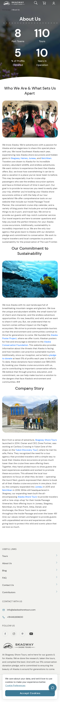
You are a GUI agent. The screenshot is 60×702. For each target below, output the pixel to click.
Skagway (15, 158)
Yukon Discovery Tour (26, 449)
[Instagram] (14, 634)
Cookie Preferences (15, 685)
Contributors (8, 592)
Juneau (32, 158)
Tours (5, 556)
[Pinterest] (22, 634)
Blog (4, 570)
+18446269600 (14, 617)
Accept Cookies (30, 693)
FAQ (4, 577)
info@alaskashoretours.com (20, 609)
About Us (7, 563)
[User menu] (53, 3)
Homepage (6, 10)
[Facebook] (5, 634)
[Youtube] (31, 634)
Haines (24, 158)
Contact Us (8, 585)
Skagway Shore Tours (46, 439)
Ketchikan (46, 158)
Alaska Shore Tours (27, 496)
